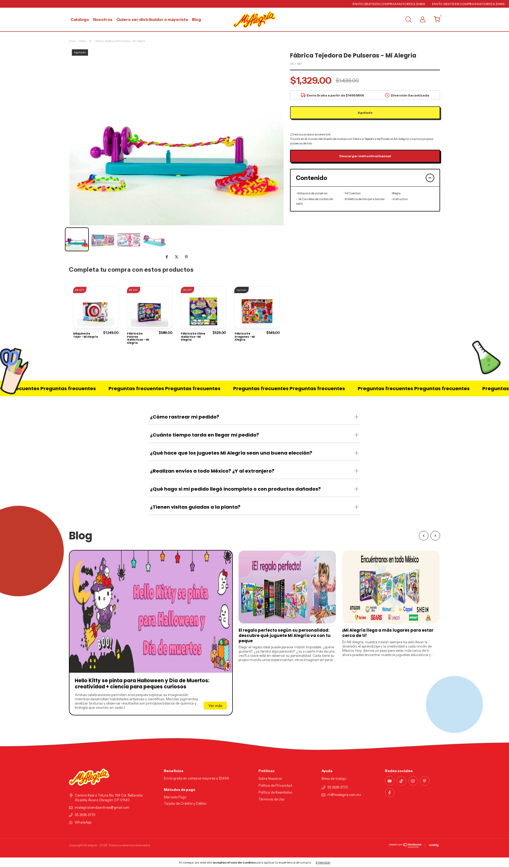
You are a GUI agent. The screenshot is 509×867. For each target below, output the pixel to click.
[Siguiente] (435, 535)
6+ (90, 41)
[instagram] (413, 781)
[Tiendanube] (405, 846)
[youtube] (389, 781)
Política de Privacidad (275, 785)
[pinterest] (424, 781)
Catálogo (80, 19)
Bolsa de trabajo (334, 779)
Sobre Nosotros (270, 779)
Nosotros (102, 19)
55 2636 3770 (85, 815)
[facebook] (389, 792)
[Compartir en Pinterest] (186, 256)
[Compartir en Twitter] (177, 256)
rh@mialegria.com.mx (344, 795)
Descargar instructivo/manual (365, 156)
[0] (435, 20)
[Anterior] (423, 535)
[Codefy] (434, 845)
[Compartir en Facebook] (167, 256)
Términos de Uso (271, 799)
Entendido (323, 862)
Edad (82, 41)
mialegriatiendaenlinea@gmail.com (102, 807)
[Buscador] (408, 20)
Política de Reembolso (275, 792)
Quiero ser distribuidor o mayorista (152, 19)
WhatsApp (83, 822)
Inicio (72, 41)
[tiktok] (401, 781)
